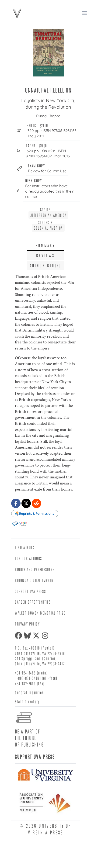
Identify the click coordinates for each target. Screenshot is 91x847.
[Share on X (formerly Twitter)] (26, 503)
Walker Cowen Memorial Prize (40, 612)
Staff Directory (27, 701)
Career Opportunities (33, 601)
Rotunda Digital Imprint (35, 580)
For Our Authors (28, 558)
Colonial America (48, 227)
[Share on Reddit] (36, 503)
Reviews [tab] (45, 255)
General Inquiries (29, 692)
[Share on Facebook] (16, 503)
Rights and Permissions (34, 569)
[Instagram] (46, 635)
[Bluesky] (28, 635)
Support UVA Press (30, 591)
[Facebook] (19, 635)
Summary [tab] (45, 245)
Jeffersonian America (48, 215)
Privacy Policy (27, 623)
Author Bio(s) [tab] (45, 265)
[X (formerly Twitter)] (37, 635)
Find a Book (25, 547)
